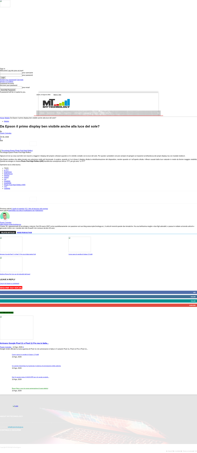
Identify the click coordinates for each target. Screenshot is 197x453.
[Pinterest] (18, 144)
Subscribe (192, 305)
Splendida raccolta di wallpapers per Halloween (25, 210)
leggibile (7, 181)
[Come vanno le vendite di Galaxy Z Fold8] (80, 251)
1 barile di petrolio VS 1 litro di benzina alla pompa (29, 209)
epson (6, 177)
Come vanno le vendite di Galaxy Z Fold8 (80, 254)
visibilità (7, 188)
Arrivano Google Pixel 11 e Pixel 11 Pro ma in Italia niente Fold (18, 254)
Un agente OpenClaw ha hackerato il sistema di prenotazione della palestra (36, 366)
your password (27, 75)
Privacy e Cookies (6, 81)
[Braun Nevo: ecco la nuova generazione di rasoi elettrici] (5, 6)
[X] (10, 144)
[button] (158, 113)
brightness (8, 172)
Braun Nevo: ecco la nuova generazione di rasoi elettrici (30, 388)
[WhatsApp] (25, 144)
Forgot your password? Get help (11, 80)
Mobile (7, 118)
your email (26, 87)
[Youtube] (159, 94)
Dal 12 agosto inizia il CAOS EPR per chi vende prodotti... (30, 377)
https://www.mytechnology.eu (10, 224)
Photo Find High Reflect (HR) (14, 185)
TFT (5, 187)
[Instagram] (154, 94)
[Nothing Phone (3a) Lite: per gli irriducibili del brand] (11, 271)
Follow (193, 296)
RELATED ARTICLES (8, 232)
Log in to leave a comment (9, 283)
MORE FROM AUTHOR (24, 232)
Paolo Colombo (5, 133)
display (6, 175)
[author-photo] (5, 221)
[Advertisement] (116, 103)
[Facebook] (152, 94)
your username (27, 73)
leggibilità (7, 183)
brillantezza (8, 174)
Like (194, 292)
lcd (5, 179)
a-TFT (6, 170)
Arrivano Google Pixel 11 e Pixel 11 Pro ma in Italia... (24, 343)
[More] (33, 144)
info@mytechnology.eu (15, 427)
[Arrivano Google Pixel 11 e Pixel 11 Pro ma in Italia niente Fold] (11, 251)
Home (2, 118)
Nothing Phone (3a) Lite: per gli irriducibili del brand (15, 274)
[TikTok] (157, 94)
